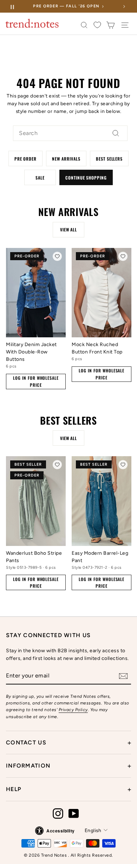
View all (68, 229)
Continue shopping (86, 178)
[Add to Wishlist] (57, 256)
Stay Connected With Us (48, 635)
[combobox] (70, 133)
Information (68, 766)
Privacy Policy (73, 709)
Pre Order (25, 159)
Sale (40, 178)
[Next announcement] (124, 6)
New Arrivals (66, 159)
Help (68, 789)
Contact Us (68, 742)
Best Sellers (109, 159)
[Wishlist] (97, 25)
